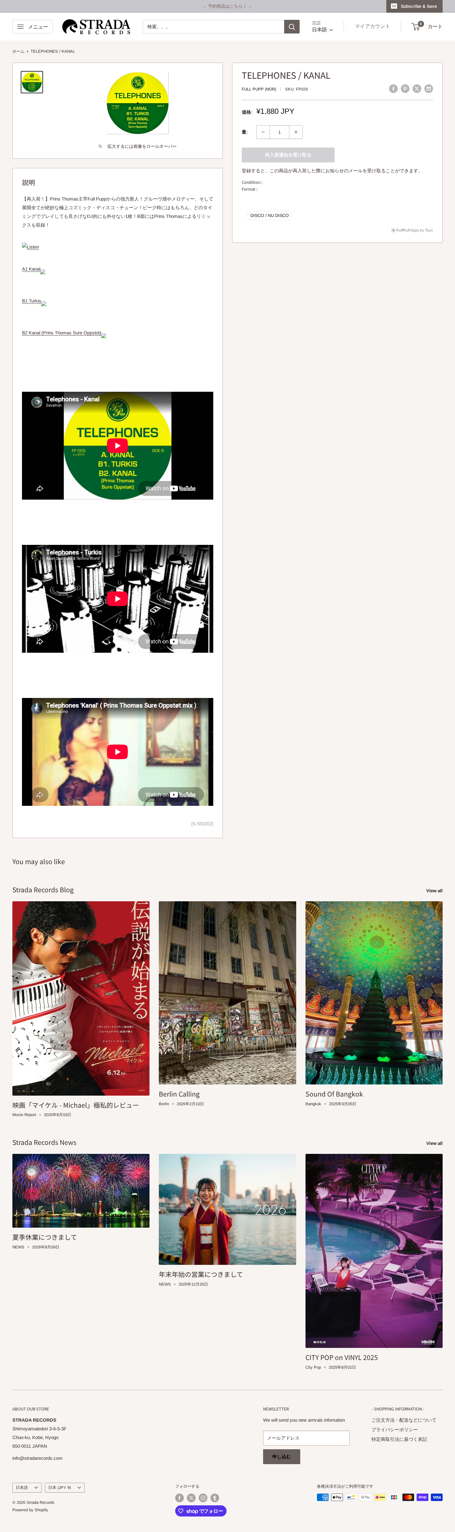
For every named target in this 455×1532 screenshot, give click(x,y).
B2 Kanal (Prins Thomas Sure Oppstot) (61, 332)
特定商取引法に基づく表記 (399, 1439)
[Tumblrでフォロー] (214, 1498)
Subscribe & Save (419, 6)
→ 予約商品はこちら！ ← (227, 6)
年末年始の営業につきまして (201, 1274)
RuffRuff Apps (407, 230)
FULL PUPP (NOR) (259, 89)
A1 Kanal (31, 269)
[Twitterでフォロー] (191, 1498)
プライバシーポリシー (394, 1429)
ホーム (18, 51)
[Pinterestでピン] (405, 88)
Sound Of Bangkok (334, 1093)
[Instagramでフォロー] (203, 1498)
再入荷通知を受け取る (288, 154)
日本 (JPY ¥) (59, 1487)
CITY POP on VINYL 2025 (342, 1357)
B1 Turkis (31, 300)
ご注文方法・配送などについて (403, 1420)
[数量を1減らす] (263, 132)
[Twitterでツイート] (417, 88)
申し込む (281, 1456)
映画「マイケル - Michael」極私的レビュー (75, 1105)
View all (435, 890)
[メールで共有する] (428, 88)
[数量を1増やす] (295, 132)
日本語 (22, 1487)
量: (245, 132)
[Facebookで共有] (393, 88)
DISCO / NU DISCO (269, 215)
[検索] (292, 26)
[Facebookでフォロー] (179, 1498)
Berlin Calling (179, 1093)
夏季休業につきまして (44, 1237)
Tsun (429, 230)
